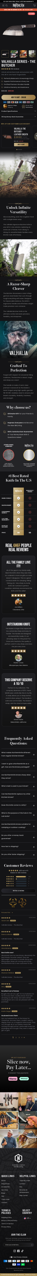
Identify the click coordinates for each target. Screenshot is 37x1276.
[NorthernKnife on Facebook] (18, 1251)
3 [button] (19, 1038)
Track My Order (25, 1181)
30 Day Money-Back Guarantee (12, 117)
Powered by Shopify (30, 1274)
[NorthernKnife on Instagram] (14, 1251)
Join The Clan (18, 1234)
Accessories (5, 1187)
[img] (5, 918)
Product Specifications (9, 111)
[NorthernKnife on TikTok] (22, 1251)
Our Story (4, 1190)
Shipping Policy (6, 1217)
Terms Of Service (7, 1224)
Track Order (5, 1199)
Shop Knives (5, 1184)
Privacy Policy (6, 1227)
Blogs (3, 1193)
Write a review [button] (18, 891)
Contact (4, 1202)
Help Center (24, 1195)
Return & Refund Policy (9, 1220)
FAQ (2, 1196)
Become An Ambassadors (24, 1191)
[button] (6, 69)
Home (3, 1181)
